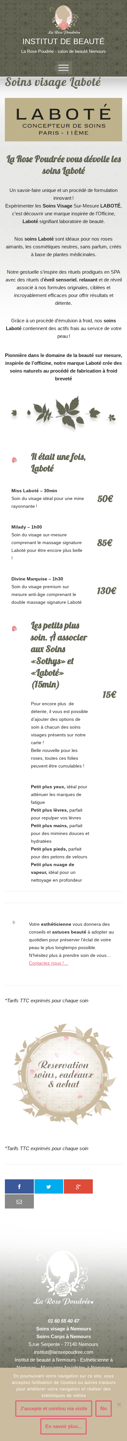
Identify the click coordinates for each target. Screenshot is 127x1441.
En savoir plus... (63, 1426)
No (103, 1408)
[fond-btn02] (63, 1074)
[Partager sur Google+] (78, 1186)
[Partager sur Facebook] (19, 1186)
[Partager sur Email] (19, 1201)
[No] (119, 1404)
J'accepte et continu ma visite (53, 1408)
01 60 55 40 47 (63, 1321)
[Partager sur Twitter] (49, 1186)
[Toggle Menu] (63, 68)
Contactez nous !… (48, 963)
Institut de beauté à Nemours (45, 1360)
